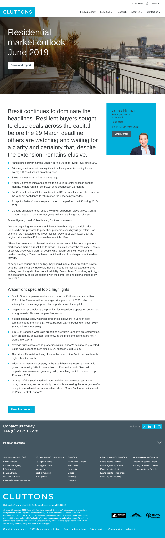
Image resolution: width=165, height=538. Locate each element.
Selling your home (44, 462)
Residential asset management (17, 480)
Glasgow (72, 480)
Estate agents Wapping (111, 477)
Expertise (105, 12)
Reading (72, 477)
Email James (121, 134)
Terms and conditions (75, 529)
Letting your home (44, 465)
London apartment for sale (145, 469)
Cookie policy (115, 529)
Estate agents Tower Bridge (112, 473)
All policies (131, 529)
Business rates (10, 462)
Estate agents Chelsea (110, 462)
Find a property (88, 12)
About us (135, 12)
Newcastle (72, 469)
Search (154, 3)
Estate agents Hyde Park (111, 465)
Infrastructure (9, 469)
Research (122, 12)
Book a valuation (138, 3)
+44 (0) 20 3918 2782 (21, 431)
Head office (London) (77, 462)
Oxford (71, 473)
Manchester (73, 465)
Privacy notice (97, 529)
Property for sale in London (145, 462)
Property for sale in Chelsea (145, 465)
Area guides (41, 477)
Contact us (152, 12)
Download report (21, 65)
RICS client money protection (45, 529)
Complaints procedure (14, 529)
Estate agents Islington (110, 469)
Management (42, 469)
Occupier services (11, 477)
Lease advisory (10, 473)
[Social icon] (144, 426)
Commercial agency (12, 465)
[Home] (17, 12)
